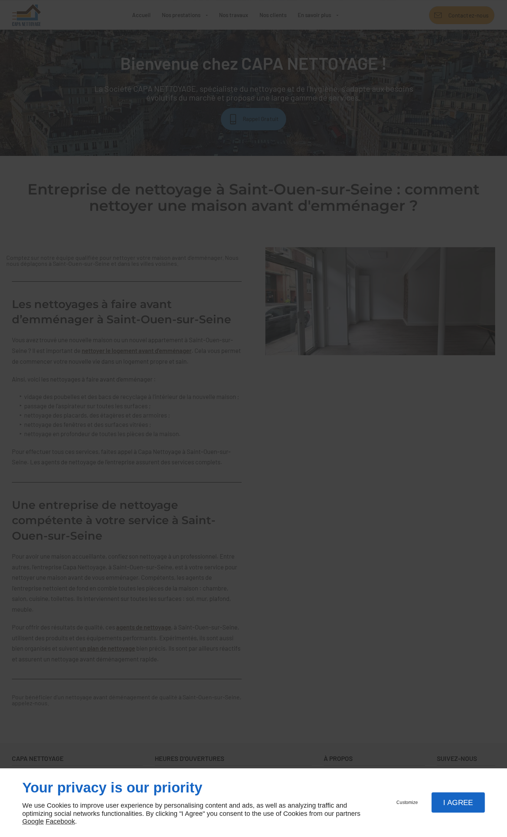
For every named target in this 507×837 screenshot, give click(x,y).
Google (33, 821)
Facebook (60, 821)
